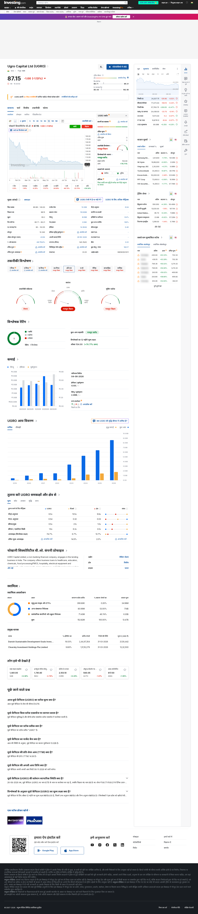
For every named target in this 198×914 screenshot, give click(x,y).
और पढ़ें (10, 568)
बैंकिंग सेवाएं (124, 557)
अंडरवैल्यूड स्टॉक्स (109, 12)
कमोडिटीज (155, 69)
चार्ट (18, 108)
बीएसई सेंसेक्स (142, 103)
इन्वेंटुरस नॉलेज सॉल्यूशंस (41, 669)
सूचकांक (146, 69)
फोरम (45, 108)
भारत (24, 12)
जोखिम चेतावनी (189, 908)
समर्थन (166, 848)
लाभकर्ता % (153, 147)
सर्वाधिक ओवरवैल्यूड (159, 244)
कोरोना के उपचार (64, 669)
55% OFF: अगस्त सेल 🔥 (148, 2)
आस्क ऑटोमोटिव (113, 669)
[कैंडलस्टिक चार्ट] (10, 121)
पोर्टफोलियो (137, 842)
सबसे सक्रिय (141, 147)
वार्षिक (9, 427)
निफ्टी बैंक (140, 107)
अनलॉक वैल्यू (122, 78)
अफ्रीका (99, 12)
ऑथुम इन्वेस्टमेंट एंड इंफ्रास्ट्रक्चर (92, 669)
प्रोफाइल (18, 115)
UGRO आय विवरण (20, 421)
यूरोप (74, 12)
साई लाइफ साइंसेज (15, 669)
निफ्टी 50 (140, 98)
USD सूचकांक (142, 124)
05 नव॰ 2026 (82, 237)
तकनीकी (36, 108)
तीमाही (18, 427)
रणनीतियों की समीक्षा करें (69, 97)
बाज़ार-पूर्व (31, 12)
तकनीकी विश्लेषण (19, 261)
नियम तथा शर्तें (163, 908)
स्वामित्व (27, 115)
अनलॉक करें (48, 539)
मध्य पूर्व (81, 12)
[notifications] (187, 2)
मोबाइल (136, 837)
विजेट (135, 848)
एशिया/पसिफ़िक (90, 12)
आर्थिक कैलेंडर (92, 7)
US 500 (140, 116)
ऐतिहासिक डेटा (36, 115)
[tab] (14, 269)
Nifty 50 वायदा (142, 111)
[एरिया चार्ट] (15, 121)
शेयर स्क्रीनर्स (105, 7)
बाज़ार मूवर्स (142, 139)
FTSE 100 (141, 120)
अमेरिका (68, 12)
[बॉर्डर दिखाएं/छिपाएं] (62, 121)
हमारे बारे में (168, 837)
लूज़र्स (162, 147)
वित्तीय (26, 108)
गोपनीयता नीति (175, 908)
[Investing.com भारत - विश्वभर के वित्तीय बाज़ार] (15, 3)
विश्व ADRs (50, 12)
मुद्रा (138, 69)
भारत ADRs (60, 12)
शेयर (7, 12)
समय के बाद (40, 12)
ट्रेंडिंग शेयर (141, 193)
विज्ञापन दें (167, 842)
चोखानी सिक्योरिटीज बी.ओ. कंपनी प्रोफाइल (35, 550)
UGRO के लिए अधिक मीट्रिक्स (117, 199)
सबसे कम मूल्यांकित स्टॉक (148, 237)
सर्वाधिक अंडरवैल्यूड (143, 244)
